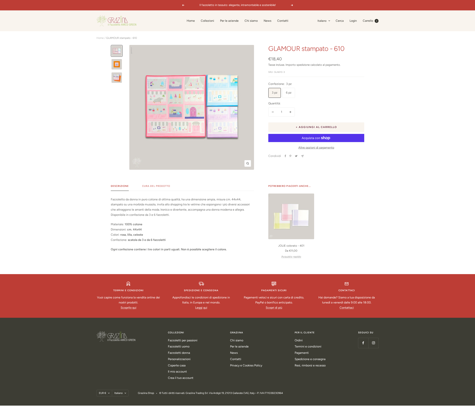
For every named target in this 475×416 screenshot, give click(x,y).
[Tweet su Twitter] (296, 156)
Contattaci (347, 307)
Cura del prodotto (156, 186)
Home (191, 20)
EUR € (102, 393)
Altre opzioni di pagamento (316, 147)
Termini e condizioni (308, 346)
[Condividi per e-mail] (302, 156)
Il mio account (177, 371)
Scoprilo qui (128, 307)
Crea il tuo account (180, 378)
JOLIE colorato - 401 (291, 245)
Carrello (370, 20)
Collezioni (207, 20)
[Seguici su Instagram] (373, 343)
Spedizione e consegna (310, 359)
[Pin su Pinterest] (290, 156)
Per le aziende (229, 20)
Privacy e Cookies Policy (246, 365)
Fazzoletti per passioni (182, 340)
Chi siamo (251, 20)
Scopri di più (274, 307)
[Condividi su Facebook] (285, 156)
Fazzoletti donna (179, 353)
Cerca (340, 20)
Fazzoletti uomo (178, 346)
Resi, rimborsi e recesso (310, 365)
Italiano (322, 20)
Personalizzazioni (179, 359)
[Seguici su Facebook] (363, 343)
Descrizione (120, 186)
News (267, 20)
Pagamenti (302, 353)
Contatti (282, 20)
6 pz (288, 92)
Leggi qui (201, 307)
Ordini (299, 340)
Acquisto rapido (291, 256)
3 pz (274, 92)
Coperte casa (177, 365)
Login (353, 20)
